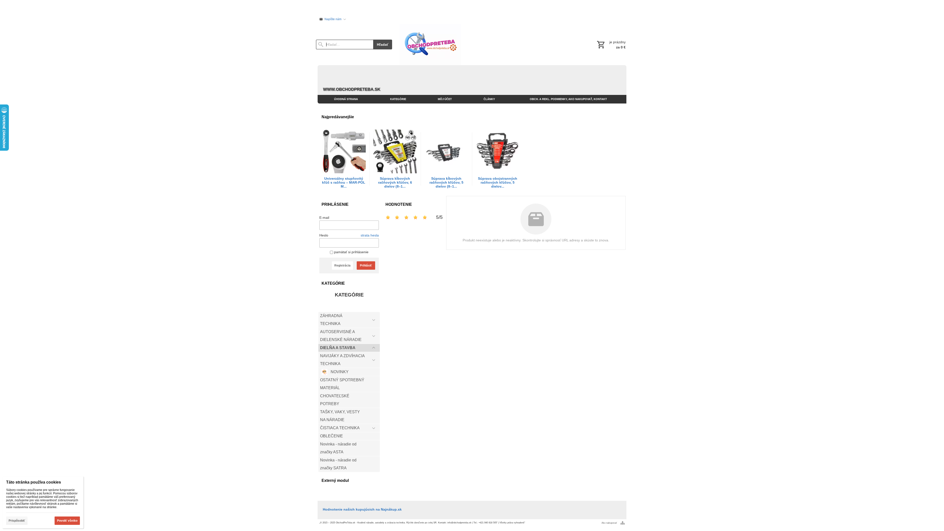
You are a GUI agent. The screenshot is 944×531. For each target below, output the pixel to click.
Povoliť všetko (67, 520)
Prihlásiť (366, 265)
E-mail (324, 218)
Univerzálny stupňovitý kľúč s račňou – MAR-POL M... (343, 182)
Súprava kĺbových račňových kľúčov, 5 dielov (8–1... (446, 182)
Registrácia (342, 265)
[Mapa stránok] (622, 522)
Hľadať (382, 44)
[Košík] (610, 44)
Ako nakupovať (609, 523)
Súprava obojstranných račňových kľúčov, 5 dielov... (497, 182)
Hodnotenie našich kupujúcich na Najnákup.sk (362, 509)
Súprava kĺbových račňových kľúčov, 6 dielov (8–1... (395, 182)
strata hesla (370, 235)
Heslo (323, 235)
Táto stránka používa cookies (33, 482)
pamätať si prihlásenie (351, 252)
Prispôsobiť (17, 520)
